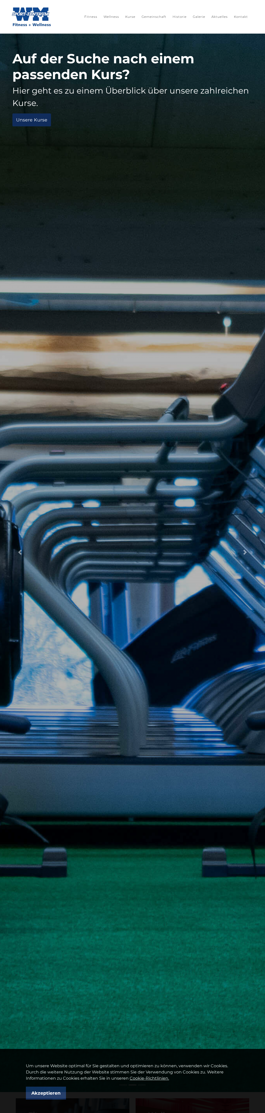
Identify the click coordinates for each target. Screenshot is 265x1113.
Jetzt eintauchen (35, 103)
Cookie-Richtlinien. (149, 1078)
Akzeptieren (46, 1093)
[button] (20, 552)
